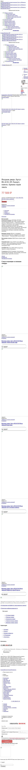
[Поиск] (22, 89)
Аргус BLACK (8, 95)
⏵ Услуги (5, 631)
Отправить (7, 741)
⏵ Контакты (6, 637)
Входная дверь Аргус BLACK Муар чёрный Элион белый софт (12, 341)
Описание (6, 210)
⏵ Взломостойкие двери (11, 622)
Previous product (5, 97)
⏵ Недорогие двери (10, 619)
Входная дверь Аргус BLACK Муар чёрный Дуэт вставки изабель (12, 506)
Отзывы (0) (7, 213)
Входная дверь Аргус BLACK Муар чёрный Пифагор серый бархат (12, 589)
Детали (6, 211)
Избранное (5, 711)
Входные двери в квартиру (8, 198)
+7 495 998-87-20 (23, 82)
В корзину (4, 201)
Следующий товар (6, 111)
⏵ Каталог (5, 629)
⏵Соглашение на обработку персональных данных (13, 605)
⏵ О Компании (6, 635)
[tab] (15, 210)
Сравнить (4, 206)
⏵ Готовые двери (9, 615)
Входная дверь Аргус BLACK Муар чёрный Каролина (12, 424)
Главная (3, 95)
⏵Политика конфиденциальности (9, 608)
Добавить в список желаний (8, 205)
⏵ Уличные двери (9, 617)
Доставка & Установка (9, 214)
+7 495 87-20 (6, 645)
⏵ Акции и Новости (8, 633)
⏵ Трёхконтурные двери (11, 621)
